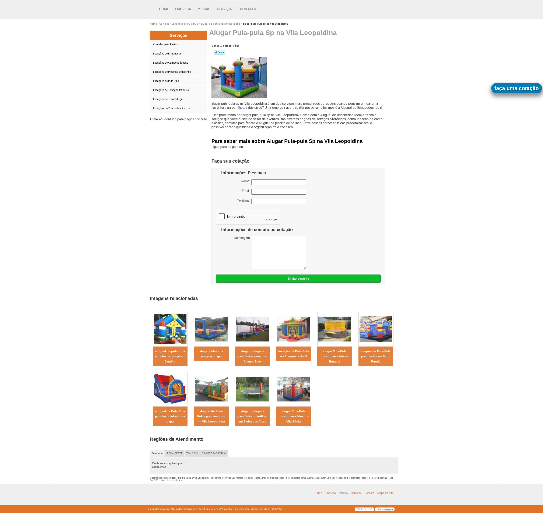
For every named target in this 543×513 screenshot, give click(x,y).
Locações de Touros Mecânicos (171, 108)
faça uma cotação (516, 88)
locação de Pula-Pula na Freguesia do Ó (293, 354)
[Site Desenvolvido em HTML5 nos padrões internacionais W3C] (364, 509)
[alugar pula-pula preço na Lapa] (211, 329)
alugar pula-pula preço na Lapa (211, 354)
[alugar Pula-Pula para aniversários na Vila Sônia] (293, 389)
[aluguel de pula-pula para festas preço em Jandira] (170, 329)
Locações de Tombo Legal (168, 99)
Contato (248, 9)
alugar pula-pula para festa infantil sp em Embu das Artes (252, 416)
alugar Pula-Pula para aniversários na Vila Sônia (293, 416)
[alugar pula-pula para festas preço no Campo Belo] (252, 329)
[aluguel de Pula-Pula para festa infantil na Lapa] (170, 389)
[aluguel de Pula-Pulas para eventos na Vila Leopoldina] (211, 389)
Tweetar (219, 52)
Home (164, 9)
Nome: (246, 181)
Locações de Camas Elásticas (170, 62)
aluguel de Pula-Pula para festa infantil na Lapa (170, 416)
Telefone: (244, 200)
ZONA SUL (192, 453)
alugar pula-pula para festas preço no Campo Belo (252, 356)
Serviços (225, 9)
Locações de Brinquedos (167, 53)
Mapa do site (385, 493)
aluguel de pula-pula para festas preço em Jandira (170, 356)
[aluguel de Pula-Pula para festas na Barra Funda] (375, 329)
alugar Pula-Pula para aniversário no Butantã (335, 356)
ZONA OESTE (175, 453)
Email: (246, 190)
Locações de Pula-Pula (166, 80)
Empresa (183, 9)
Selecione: (157, 453)
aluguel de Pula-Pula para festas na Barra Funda (376, 356)
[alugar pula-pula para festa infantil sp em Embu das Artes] (252, 389)
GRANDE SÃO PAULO (214, 453)
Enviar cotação (298, 278)
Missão (204, 9)
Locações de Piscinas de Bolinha (172, 71)
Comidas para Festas (165, 44)
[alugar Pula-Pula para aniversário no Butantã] (334, 329)
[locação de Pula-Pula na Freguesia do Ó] (293, 329)
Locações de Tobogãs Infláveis (171, 90)
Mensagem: (243, 238)
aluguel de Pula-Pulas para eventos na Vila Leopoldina (211, 416)
